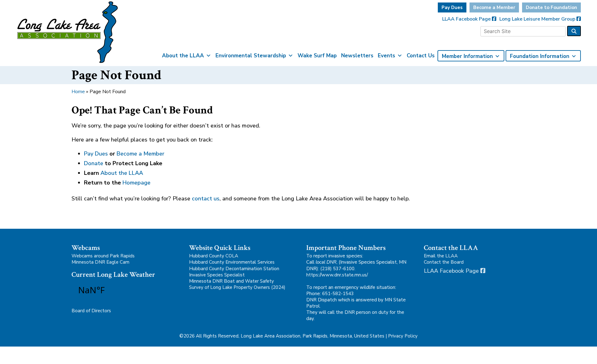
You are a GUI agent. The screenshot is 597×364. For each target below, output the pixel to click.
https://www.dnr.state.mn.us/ (337, 275)
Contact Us (421, 55)
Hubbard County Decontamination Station (234, 269)
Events (386, 55)
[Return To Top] (581, 353)
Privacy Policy (403, 336)
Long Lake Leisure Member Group (537, 19)
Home (78, 91)
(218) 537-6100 (337, 269)
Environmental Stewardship (250, 55)
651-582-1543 (338, 293)
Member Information (467, 56)
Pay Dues (452, 7)
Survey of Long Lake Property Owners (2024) (237, 287)
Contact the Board (444, 262)
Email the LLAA (441, 256)
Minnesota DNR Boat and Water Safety (231, 281)
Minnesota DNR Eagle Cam (100, 262)
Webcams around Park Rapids (103, 256)
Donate (93, 163)
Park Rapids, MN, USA (109, 290)
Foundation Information (539, 56)
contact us (206, 198)
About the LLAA (183, 55)
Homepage (136, 182)
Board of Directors (91, 311)
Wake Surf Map (317, 55)
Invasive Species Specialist (217, 275)
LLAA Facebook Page (467, 19)
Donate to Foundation (551, 7)
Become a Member (494, 7)
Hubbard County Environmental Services (232, 262)
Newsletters (357, 55)
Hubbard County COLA (213, 256)
